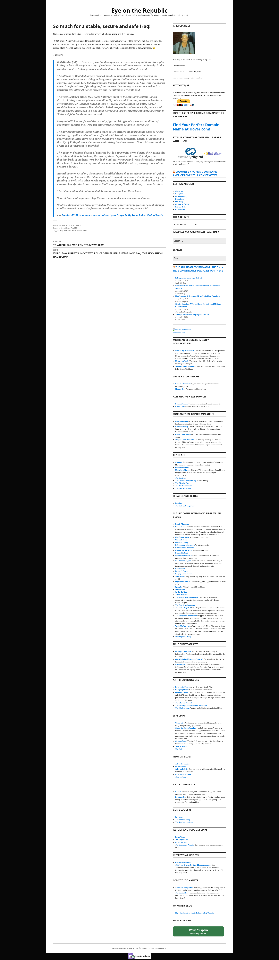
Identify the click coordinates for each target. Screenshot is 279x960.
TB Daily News (181, 595)
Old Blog (179, 201)
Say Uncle (179, 817)
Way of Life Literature (184, 439)
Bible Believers (181, 421)
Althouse (178, 462)
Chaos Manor (180, 527)
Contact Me (180, 209)
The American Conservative (186, 597)
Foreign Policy (181, 196)
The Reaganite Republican (186, 616)
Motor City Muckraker (184, 351)
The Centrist (180, 478)
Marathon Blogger (183, 470)
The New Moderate (183, 488)
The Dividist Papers (183, 483)
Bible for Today (181, 426)
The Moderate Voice (183, 486)
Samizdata (179, 576)
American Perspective (184, 887)
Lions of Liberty (182, 553)
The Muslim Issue (182, 708)
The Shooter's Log (182, 819)
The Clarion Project (183, 703)
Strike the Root (181, 592)
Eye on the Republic (139, 10)
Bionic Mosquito (182, 524)
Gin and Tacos (181, 540)
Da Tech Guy (180, 766)
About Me (179, 191)
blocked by (201, 932)
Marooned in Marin (183, 555)
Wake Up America (182, 626)
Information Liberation (185, 545)
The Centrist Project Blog (185, 480)
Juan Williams (181, 746)
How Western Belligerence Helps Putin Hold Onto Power (198, 296)
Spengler (179, 587)
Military (67, 230)
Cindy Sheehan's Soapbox (185, 728)
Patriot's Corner (182, 571)
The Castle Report (182, 893)
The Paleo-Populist (183, 608)
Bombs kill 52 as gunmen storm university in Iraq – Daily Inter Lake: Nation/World (112, 215)
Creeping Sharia (182, 690)
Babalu (178, 792)
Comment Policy (182, 204)
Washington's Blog (183, 636)
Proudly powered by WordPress (125, 948)
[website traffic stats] (182, 330)
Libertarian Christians (184, 548)
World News (75, 228)
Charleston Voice (182, 537)
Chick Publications (183, 434)
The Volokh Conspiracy (185, 506)
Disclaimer (179, 199)
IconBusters (180, 664)
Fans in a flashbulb (183, 384)
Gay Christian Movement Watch (188, 659)
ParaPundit (180, 568)
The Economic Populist (184, 845)
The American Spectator (185, 605)
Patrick (78, 225)
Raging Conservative (184, 574)
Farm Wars (180, 837)
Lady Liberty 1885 (183, 774)
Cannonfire (180, 723)
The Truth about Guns (184, 822)
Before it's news (181, 404)
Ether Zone (180, 406)
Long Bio (179, 194)
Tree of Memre (181, 777)
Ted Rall (178, 749)
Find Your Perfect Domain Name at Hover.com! (196, 126)
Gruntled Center (182, 467)
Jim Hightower (181, 840)
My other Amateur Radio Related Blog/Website (194, 913)
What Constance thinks (184, 366)
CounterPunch (181, 741)
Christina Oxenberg (183, 862)
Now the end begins (183, 561)
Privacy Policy (181, 207)
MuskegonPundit (182, 361)
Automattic (162, 948)
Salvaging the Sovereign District (188, 278)
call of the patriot (182, 764)
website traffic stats (179, 332)
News (67, 228)
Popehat (178, 503)
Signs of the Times (182, 582)
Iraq (63, 228)
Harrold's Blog (181, 542)
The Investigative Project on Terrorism (191, 705)
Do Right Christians (183, 651)
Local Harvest (181, 842)
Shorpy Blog (180, 389)
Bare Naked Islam (182, 687)
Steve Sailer (180, 589)
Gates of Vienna (181, 692)
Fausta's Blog (180, 797)
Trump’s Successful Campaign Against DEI (192, 314)
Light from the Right (183, 550)
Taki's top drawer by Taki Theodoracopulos (193, 865)
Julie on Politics (181, 769)
